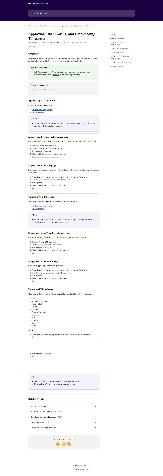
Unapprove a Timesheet (117, 52)
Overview (113, 34)
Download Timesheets (117, 66)
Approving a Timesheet (117, 38)
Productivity (44, 26)
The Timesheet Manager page (42, 110)
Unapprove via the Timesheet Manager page (120, 57)
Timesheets (54, 26)
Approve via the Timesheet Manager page (119, 43)
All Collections (33, 26)
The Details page (38, 112)
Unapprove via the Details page (121, 62)
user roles (56, 75)
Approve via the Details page (120, 48)
